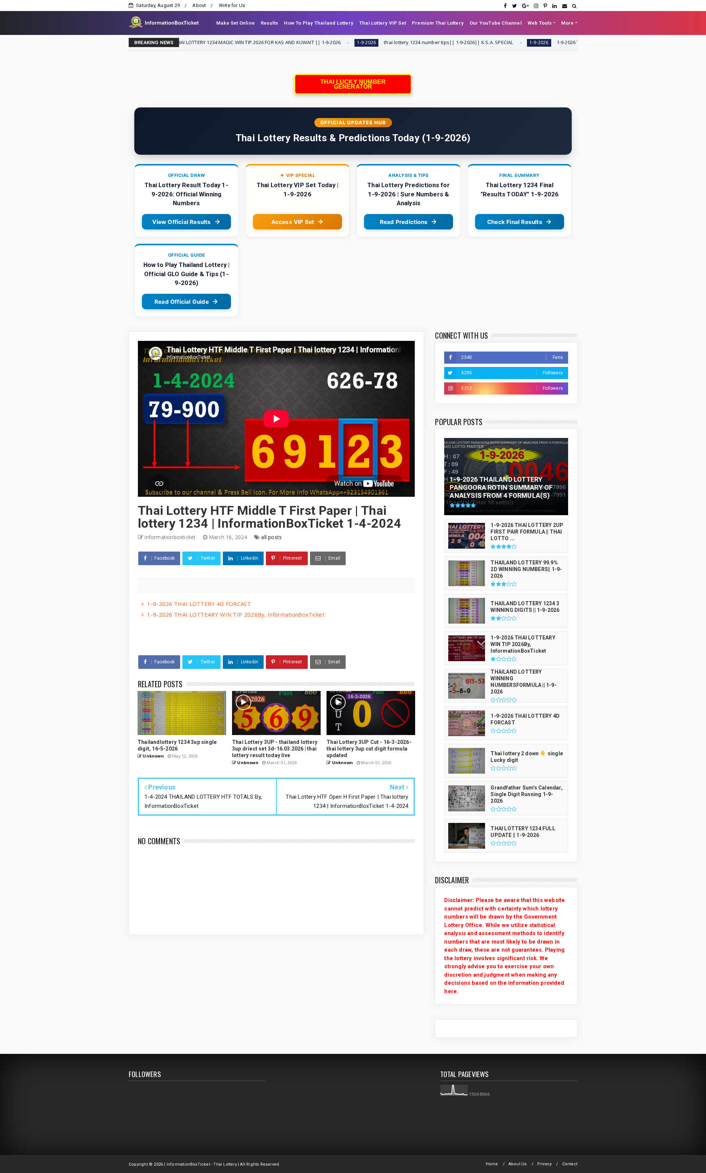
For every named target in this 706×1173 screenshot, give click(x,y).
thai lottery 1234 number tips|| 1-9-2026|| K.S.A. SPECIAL (380, 42)
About (199, 5)
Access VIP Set (292, 221)
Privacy (544, 1164)
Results (269, 23)
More (567, 23)
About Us (518, 1164)
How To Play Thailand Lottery (318, 23)
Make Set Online (235, 23)
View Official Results (181, 221)
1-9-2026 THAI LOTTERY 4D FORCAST (199, 603)
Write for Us (232, 5)
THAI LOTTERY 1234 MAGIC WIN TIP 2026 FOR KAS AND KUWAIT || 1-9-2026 (189, 42)
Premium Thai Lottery (438, 23)
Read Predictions (404, 221)
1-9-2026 (298, 42)
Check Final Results (514, 221)
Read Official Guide (181, 301)
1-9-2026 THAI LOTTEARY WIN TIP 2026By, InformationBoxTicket (236, 614)
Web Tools (540, 23)
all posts (271, 537)
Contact (569, 1164)
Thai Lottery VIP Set (382, 23)
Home (492, 1164)
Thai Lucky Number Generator (353, 84)
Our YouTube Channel (496, 23)
